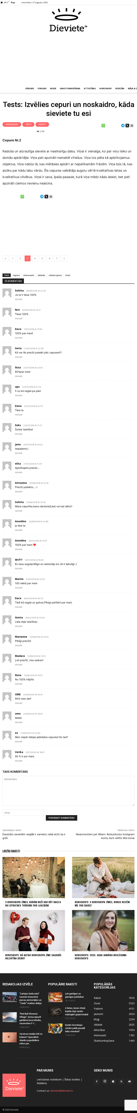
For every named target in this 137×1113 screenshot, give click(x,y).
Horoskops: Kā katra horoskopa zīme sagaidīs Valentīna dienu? (33, 956)
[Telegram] (113, 1082)
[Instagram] (105, 1081)
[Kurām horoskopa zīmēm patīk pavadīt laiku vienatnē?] (55, 1028)
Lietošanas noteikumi (49, 1079)
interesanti (28, 275)
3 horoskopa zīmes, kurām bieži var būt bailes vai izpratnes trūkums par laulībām (33, 903)
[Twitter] (121, 1082)
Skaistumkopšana (70, 88)
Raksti (42, 124)
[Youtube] (129, 1082)
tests (67, 275)
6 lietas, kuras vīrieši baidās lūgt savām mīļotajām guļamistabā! (76, 1011)
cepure (16, 275)
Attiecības (90, 88)
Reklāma (42, 1083)
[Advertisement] (68, 58)
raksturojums (55, 275)
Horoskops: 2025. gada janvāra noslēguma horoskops (100, 956)
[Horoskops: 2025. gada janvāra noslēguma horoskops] (103, 930)
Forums (42, 88)
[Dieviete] (68, 20)
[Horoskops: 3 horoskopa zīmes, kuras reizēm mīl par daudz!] (103, 877)
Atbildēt (18, 299)
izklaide (41, 275)
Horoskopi (105, 88)
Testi (28, 124)
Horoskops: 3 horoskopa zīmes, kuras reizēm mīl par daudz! (102, 903)
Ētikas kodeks (72, 1079)
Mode (53, 88)
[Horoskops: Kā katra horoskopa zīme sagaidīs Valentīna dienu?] (33, 930)
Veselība (119, 88)
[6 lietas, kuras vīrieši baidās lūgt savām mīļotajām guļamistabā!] (55, 1011)
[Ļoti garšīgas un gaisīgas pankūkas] (55, 997)
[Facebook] (97, 1082)
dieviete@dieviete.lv (61, 1090)
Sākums (29, 88)
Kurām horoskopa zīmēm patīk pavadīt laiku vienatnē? (75, 1028)
